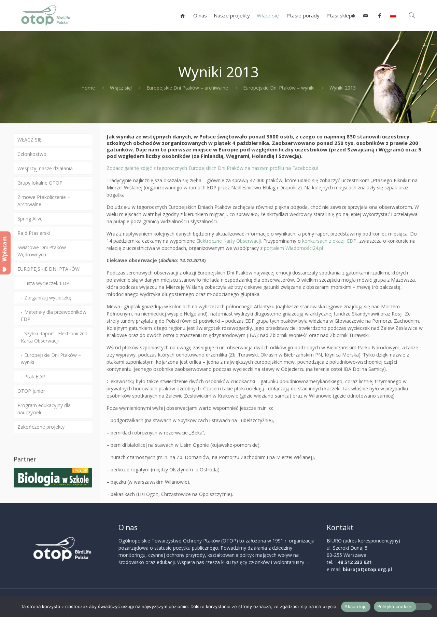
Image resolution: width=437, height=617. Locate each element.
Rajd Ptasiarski (33, 233)
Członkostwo (31, 154)
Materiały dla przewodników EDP (53, 315)
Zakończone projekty (41, 427)
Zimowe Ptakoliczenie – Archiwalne (43, 200)
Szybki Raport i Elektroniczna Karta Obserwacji (54, 337)
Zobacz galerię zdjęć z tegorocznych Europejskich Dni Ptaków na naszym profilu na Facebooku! (212, 168)
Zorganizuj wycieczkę (47, 297)
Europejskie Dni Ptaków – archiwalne (187, 87)
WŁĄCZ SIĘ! (30, 139)
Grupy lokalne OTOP (39, 182)
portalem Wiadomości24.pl (294, 248)
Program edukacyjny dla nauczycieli (44, 409)
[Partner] (53, 485)
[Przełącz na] (393, 15)
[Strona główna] (183, 15)
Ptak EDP (34, 376)
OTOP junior (31, 391)
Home (88, 87)
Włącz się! (121, 87)
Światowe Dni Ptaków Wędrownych (41, 251)
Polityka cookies (395, 606)
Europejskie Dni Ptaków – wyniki (278, 87)
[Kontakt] (366, 15)
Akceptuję (355, 606)
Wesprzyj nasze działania (45, 168)
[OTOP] (46, 15)
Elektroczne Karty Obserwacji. (229, 241)
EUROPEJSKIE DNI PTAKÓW (48, 269)
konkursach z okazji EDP (329, 241)
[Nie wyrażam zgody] (420, 606)
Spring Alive (30, 218)
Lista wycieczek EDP (46, 283)
